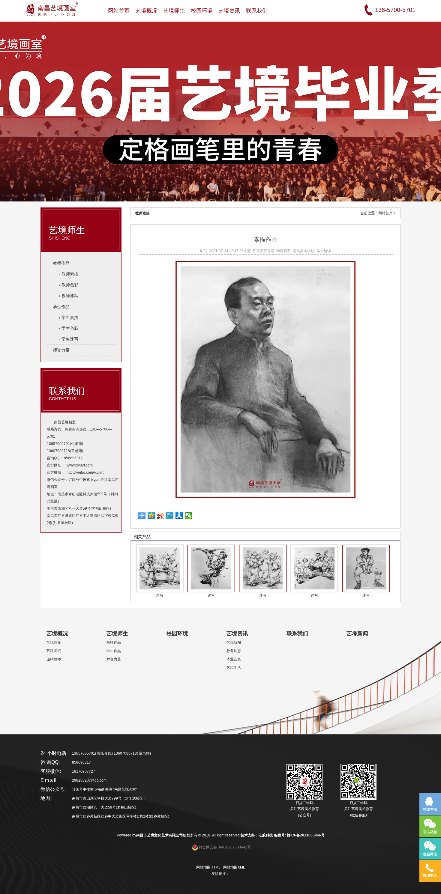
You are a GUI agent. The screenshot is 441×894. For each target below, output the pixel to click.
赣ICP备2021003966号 (306, 835)
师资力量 (61, 350)
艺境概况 (57, 633)
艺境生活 (233, 668)
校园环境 (177, 633)
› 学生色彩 (68, 328)
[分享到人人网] (179, 515)
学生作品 (61, 306)
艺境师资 (53, 651)
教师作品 (61, 263)
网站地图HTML (208, 867)
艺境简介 (53, 642)
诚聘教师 (53, 659)
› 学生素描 (68, 317)
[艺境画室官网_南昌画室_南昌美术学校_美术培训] (52, 8)
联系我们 (67, 393)
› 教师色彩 (68, 284)
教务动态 (233, 651)
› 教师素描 (68, 274)
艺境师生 (67, 232)
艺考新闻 (357, 633)
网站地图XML (234, 867)
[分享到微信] (188, 515)
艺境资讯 (237, 633)
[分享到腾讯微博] (170, 515)
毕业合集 (233, 659)
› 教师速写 (68, 295)
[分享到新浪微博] (160, 515)
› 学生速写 (68, 339)
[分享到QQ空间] (151, 515)
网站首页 (385, 213)
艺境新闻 (233, 642)
